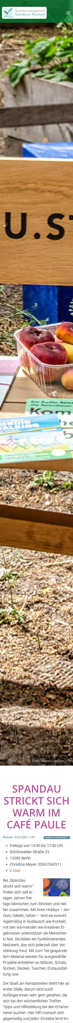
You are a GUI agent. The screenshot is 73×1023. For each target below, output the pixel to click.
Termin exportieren (56, 838)
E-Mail (15, 870)
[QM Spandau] (24, 13)
